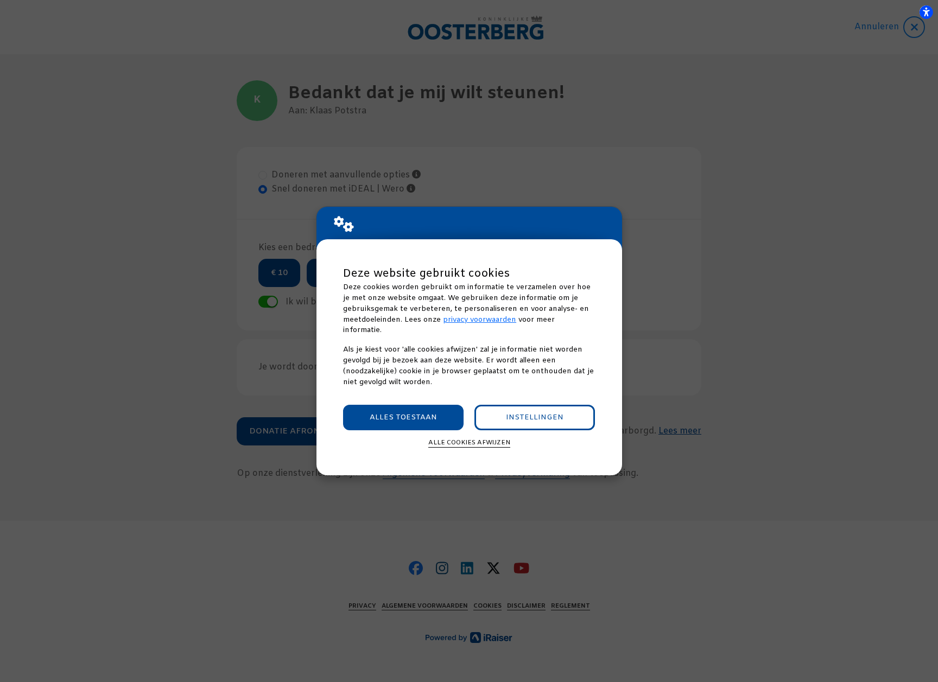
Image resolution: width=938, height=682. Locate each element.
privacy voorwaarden (479, 319)
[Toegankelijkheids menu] (926, 11)
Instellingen (534, 417)
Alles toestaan (403, 417)
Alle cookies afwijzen (469, 442)
